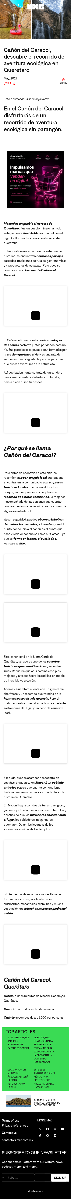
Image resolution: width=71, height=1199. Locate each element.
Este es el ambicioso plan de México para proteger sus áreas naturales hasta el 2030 (44, 1078)
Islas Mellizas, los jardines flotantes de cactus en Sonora (18, 1043)
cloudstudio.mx (35, 1191)
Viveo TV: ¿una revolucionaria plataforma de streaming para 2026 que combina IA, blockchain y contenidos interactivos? (44, 1050)
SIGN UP (60, 1177)
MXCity (9, 83)
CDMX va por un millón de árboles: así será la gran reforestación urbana (18, 1078)
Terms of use (11, 1120)
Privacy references (15, 1125)
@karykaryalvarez (37, 99)
